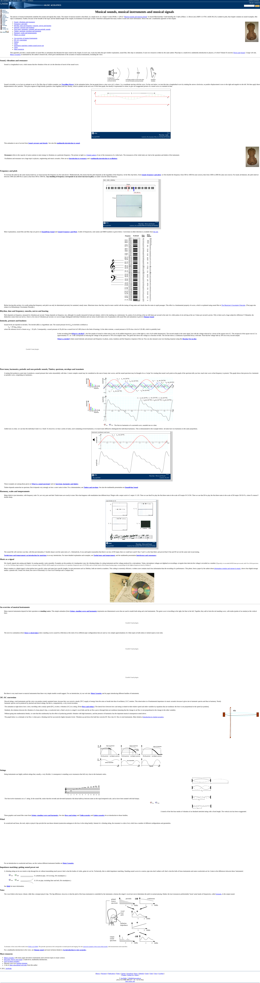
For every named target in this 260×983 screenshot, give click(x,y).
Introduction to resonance (78, 158)
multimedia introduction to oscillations (104, 158)
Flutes (118, 973)
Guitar (147, 973)
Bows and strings (88, 706)
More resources (19, 49)
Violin (151, 973)
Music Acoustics (15, 54)
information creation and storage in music (227, 568)
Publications (111, 973)
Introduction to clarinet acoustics (153, 717)
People (124, 975)
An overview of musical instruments (25, 38)
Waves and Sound (239, 53)
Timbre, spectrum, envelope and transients (27, 31)
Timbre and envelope (91, 487)
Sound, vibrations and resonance (24, 22)
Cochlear (161, 973)
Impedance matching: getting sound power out (29, 45)
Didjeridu (141, 973)
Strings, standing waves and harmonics (83, 611)
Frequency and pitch (20, 24)
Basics (98, 973)
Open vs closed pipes (31, 633)
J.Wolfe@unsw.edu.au (134, 978)
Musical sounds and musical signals (135, 17)
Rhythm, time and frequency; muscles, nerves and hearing (32, 26)
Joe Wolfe (124, 978)
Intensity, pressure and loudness (24, 27)
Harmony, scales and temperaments (25, 33)
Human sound (39, 950)
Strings (16, 42)
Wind (16, 44)
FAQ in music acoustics (11, 961)
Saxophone (130, 973)
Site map (251, 2)
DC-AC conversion (20, 40)
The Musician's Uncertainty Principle (233, 305)
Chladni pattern (91, 155)
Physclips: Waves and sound (13, 959)
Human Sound (149, 317)
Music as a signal (19, 35)
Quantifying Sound (48, 232)
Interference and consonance (146, 555)
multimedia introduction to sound (68, 143)
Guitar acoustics (99, 815)
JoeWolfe (9, 968)
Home (136, 975)
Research (104, 973)
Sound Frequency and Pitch (67, 232)
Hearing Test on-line (189, 339)
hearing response (22, 963)
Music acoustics (9, 958)
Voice (16, 47)
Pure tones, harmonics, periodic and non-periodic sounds (32, 29)
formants (218, 894)
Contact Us (257, 2)
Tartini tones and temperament (104, 555)
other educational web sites (18, 965)
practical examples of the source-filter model (95, 946)
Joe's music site (130, 981)
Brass (136, 973)
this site (155, 232)
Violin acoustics (85, 815)
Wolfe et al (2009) (33, 946)
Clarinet (123, 973)
